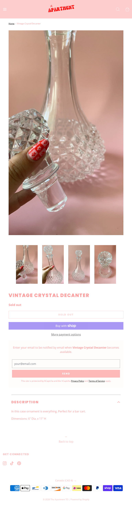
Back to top (66, 441)
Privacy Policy (77, 380)
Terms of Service (97, 380)
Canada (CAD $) (64, 480)
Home (11, 23)
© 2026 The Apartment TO (55, 499)
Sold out (66, 314)
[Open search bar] (118, 9)
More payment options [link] (66, 334)
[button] (26, 264)
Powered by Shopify (79, 499)
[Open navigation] (4, 9)
